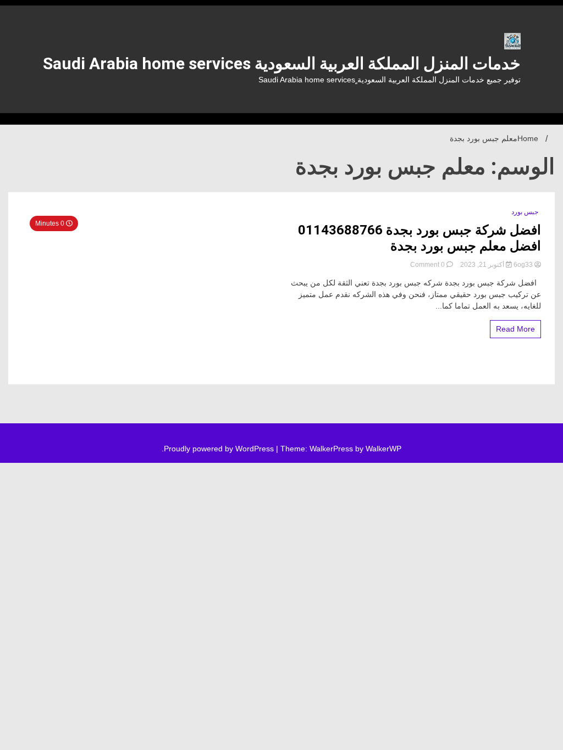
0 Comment (427, 264)
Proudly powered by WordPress (220, 448)
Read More (515, 328)
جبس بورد (524, 212)
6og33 (523, 264)
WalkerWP (383, 448)
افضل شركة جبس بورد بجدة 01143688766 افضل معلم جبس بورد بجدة (419, 238)
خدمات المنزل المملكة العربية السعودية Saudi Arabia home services (282, 63)
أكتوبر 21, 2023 (482, 264)
